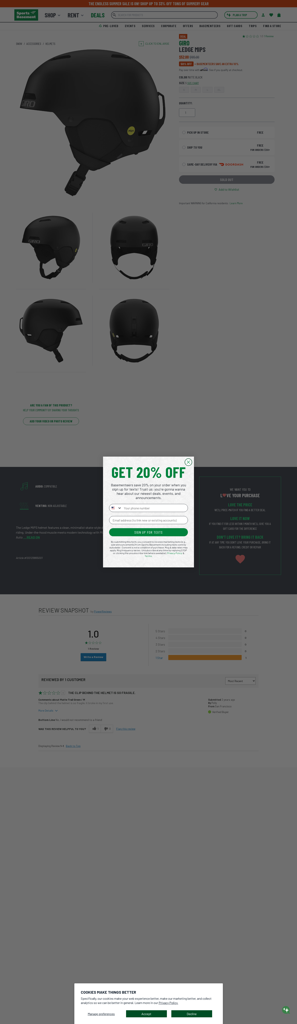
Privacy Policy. (168, 1003)
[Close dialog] (188, 462)
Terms (148, 555)
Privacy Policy (174, 553)
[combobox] (115, 508)
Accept (146, 1014)
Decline (192, 1014)
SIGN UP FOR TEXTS (148, 532)
